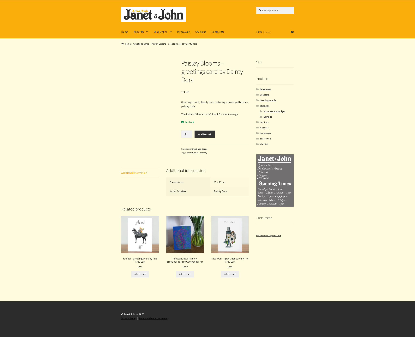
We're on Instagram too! (268, 235)
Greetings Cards (141, 43)
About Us (139, 31)
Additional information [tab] (134, 172)
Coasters (264, 94)
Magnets (264, 127)
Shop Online (160, 31)
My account (183, 31)
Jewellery (264, 105)
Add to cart (204, 134)
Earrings (268, 116)
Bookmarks (265, 89)
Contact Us (218, 31)
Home (124, 31)
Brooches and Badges (274, 111)
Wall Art (264, 144)
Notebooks (265, 133)
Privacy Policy (128, 318)
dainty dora (193, 152)
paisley (203, 152)
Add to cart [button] (140, 274)
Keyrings (264, 122)
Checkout (200, 31)
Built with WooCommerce (153, 318)
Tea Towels (265, 138)
